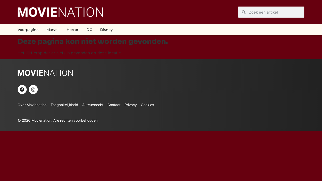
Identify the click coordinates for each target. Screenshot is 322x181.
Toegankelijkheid (64, 105)
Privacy (131, 105)
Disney (106, 29)
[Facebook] (22, 89)
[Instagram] (33, 89)
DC (89, 29)
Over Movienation (32, 105)
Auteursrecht (92, 105)
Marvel (53, 29)
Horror (72, 29)
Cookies (147, 105)
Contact (113, 105)
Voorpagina (28, 29)
